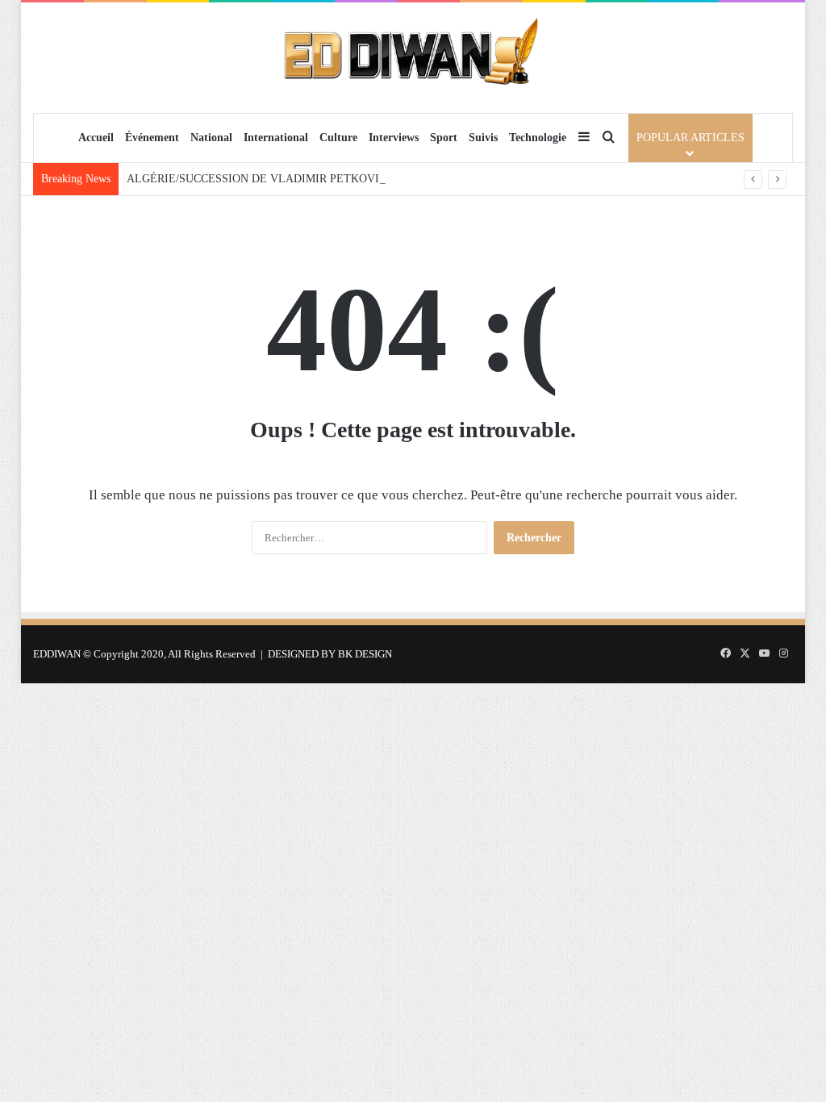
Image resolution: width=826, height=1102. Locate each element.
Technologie (537, 137)
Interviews (394, 137)
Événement (152, 137)
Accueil (96, 137)
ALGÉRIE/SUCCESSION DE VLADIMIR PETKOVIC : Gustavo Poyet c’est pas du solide (338, 179)
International (276, 137)
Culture (338, 137)
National (211, 137)
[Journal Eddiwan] (412, 57)
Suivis (483, 137)
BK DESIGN (365, 654)
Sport (443, 137)
